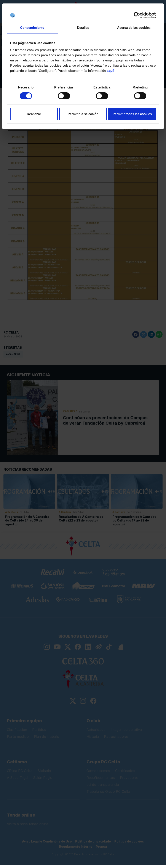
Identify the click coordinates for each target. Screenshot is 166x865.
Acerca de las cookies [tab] (133, 27)
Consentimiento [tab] (32, 27)
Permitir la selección (83, 114)
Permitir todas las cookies (132, 114)
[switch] (64, 95)
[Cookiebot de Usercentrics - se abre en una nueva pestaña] (137, 15)
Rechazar (34, 114)
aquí (110, 70)
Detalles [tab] (83, 27)
